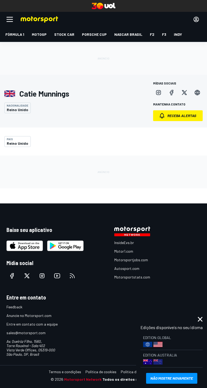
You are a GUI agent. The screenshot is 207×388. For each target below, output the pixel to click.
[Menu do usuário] (196, 19)
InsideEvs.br (124, 242)
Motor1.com (123, 251)
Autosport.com (126, 268)
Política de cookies (100, 371)
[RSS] (72, 275)
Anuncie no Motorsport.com (28, 315)
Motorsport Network (83, 379)
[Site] (197, 92)
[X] (184, 92)
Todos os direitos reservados (129, 379)
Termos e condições (65, 371)
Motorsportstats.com (132, 277)
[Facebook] (171, 92)
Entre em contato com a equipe (32, 324)
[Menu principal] (9, 19)
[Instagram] (158, 92)
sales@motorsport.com (26, 332)
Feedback (14, 307)
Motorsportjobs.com (131, 260)
